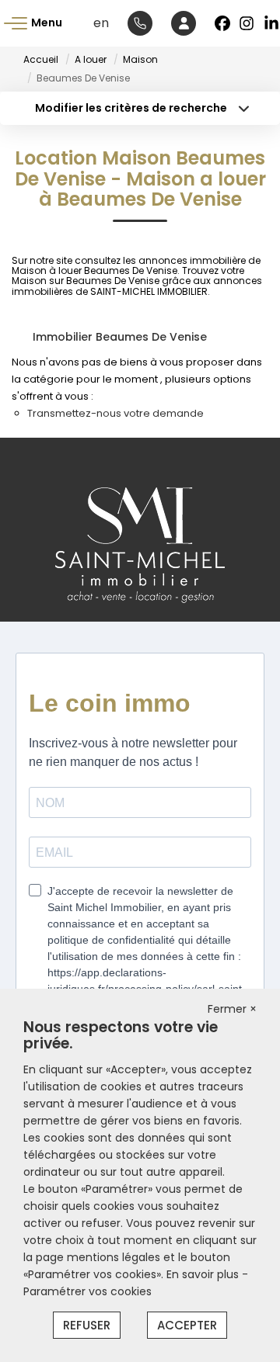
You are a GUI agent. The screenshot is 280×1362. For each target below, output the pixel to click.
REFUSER (86, 1325)
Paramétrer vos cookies (87, 1291)
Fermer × (232, 1009)
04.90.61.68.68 (140, 23)
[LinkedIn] (272, 23)
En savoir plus (204, 1274)
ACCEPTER (187, 1325)
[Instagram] (247, 23)
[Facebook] (222, 23)
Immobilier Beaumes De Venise (120, 337)
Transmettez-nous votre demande (115, 413)
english (101, 22)
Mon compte (183, 23)
